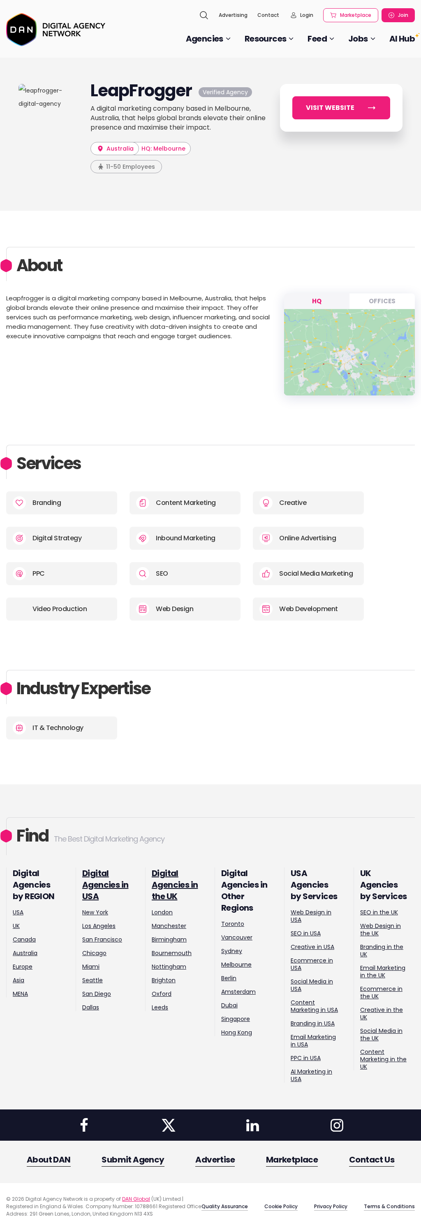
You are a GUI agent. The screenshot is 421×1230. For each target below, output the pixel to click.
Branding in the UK (381, 950)
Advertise (215, 1159)
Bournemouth (172, 953)
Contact (268, 15)
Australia (119, 148)
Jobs (358, 38)
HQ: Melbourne (163, 148)
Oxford (161, 994)
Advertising (233, 15)
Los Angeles (99, 926)
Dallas (90, 1007)
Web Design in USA (311, 916)
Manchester (169, 926)
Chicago (94, 953)
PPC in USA (306, 1058)
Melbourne (236, 964)
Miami (90, 967)
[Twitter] (168, 1125)
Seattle (92, 980)
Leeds (160, 1007)
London (162, 912)
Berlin (228, 978)
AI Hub (402, 38)
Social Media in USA (312, 985)
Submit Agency (133, 1159)
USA (18, 912)
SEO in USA (306, 933)
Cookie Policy (281, 1206)
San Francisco (102, 939)
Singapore (235, 1019)
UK (16, 926)
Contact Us (371, 1159)
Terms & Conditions (389, 1206)
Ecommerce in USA (312, 964)
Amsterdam (238, 992)
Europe (22, 967)
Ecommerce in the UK (381, 992)
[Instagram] (336, 1125)
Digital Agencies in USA (105, 884)
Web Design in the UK (380, 929)
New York (95, 912)
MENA (20, 994)
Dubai (229, 1005)
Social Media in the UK (381, 1034)
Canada (24, 939)
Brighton (164, 980)
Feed (317, 38)
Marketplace (355, 15)
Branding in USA (313, 1023)
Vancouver (236, 937)
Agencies (204, 38)
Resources (266, 38)
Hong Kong (236, 1032)
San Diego (96, 994)
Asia (18, 980)
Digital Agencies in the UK (175, 884)
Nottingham (169, 967)
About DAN (49, 1159)
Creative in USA (312, 947)
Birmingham (169, 939)
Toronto (232, 924)
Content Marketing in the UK (383, 1059)
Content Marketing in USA (314, 1006)
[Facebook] (84, 1125)
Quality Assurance (224, 1206)
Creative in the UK (381, 1013)
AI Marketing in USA (311, 1075)
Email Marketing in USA (313, 1041)
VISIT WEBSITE (330, 107)
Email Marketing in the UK (382, 971)
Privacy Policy (330, 1206)
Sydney (231, 951)
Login (306, 15)
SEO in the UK (379, 912)
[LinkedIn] (252, 1125)
